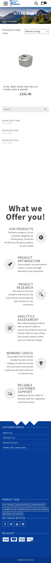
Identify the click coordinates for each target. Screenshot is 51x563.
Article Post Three (11, 120)
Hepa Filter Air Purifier (38, 509)
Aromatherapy (38, 505)
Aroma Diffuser (22, 505)
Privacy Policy (10, 442)
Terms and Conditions (14, 447)
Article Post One (10, 140)
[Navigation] (5, 3)
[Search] (36, 3)
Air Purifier (8, 505)
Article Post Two (10, 130)
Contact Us (9, 438)
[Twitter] (11, 524)
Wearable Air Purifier (12, 514)
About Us (7, 433)
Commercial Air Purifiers (14, 509)
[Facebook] (5, 524)
